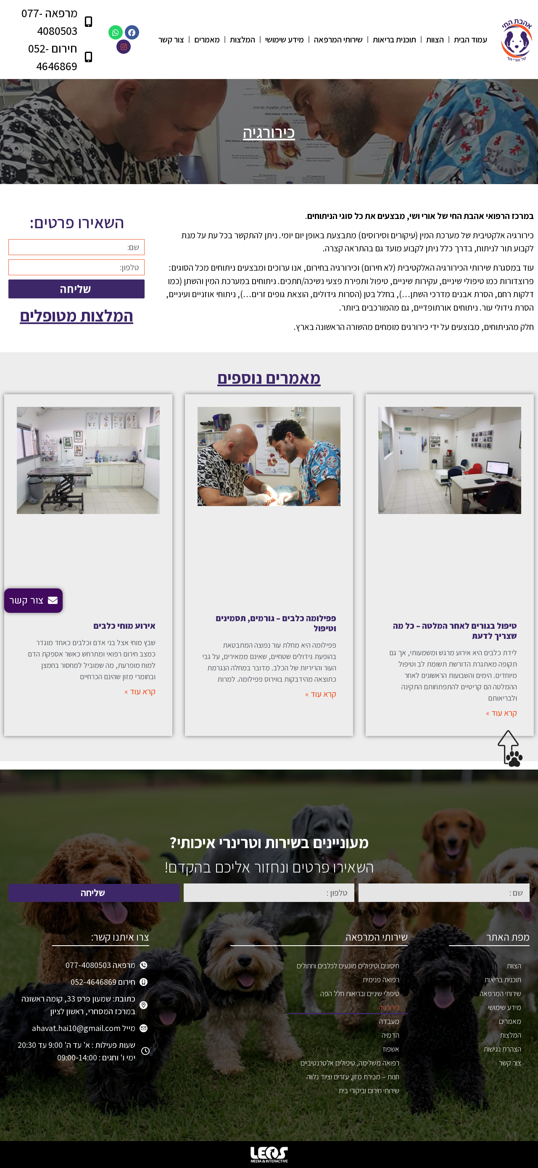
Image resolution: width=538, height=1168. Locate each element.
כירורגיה (389, 1007)
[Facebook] (132, 32)
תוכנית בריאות (394, 39)
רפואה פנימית (381, 979)
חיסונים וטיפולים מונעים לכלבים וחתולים (348, 965)
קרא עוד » (501, 712)
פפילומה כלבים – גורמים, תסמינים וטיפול (276, 623)
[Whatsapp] (115, 32)
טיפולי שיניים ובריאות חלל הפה (359, 993)
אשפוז (391, 1049)
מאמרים (207, 39)
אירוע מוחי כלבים (124, 625)
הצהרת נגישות (502, 1049)
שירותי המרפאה (338, 39)
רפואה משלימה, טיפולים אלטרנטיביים (350, 1063)
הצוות (435, 39)
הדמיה (390, 1035)
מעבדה (389, 1021)
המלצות (242, 39)
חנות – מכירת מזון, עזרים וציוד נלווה (352, 1076)
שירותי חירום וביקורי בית (369, 1090)
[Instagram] (123, 47)
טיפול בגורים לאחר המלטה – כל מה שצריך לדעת (455, 630)
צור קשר (171, 39)
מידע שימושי (284, 39)
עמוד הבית (470, 39)
